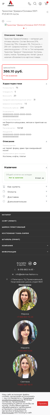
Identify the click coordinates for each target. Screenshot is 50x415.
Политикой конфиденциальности (18, 399)
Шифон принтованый (13, 227)
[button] (24, 28)
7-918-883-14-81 (25, 351)
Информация (9, 252)
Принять (42, 403)
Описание (8, 141)
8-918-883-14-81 (25, 270)
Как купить (13, 187)
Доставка (13, 197)
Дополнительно (17, 202)
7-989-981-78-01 (25, 385)
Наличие (10, 167)
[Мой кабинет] (40, 4)
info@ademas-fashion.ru (27, 274)
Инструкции (8, 412)
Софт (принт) (9, 221)
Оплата (11, 192)
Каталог (6, 215)
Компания (7, 246)
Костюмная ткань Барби (15, 233)
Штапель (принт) (11, 239)
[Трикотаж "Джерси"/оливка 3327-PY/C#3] (25, 25)
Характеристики (12, 84)
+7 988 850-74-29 (25, 317)
